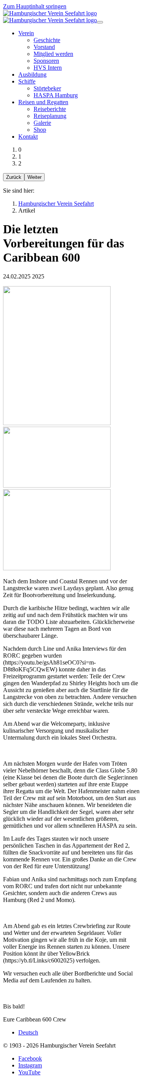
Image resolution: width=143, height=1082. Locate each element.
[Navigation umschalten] (100, 22)
